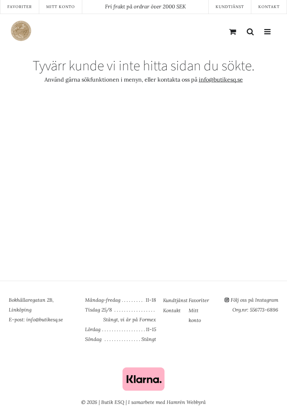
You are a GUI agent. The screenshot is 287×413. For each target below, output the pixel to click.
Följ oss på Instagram (254, 300)
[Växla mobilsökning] (250, 31)
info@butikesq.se (221, 79)
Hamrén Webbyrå (186, 402)
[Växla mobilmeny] (267, 31)
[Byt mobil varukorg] (232, 31)
